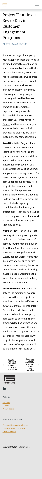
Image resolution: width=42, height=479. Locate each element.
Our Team (6, 402)
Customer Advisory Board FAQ (14, 428)
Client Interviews (9, 431)
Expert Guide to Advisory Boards (15, 425)
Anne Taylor (20, 44)
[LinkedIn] (4, 388)
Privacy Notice (8, 409)
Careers (6, 405)
